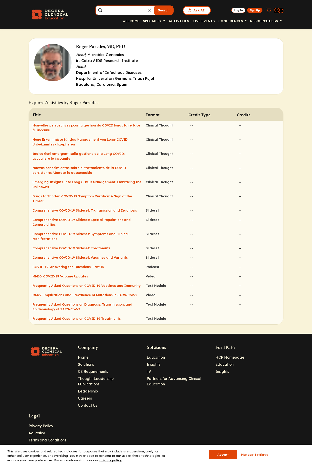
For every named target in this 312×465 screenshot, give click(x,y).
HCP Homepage (229, 357)
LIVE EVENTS (204, 21)
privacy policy (110, 460)
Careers (85, 398)
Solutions (86, 364)
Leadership (88, 391)
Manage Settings (254, 454)
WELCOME (130, 21)
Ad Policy (37, 433)
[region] (156, 455)
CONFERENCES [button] (231, 21)
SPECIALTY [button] (152, 21)
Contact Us (87, 405)
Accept (223, 454)
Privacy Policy (41, 426)
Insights (153, 364)
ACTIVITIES (179, 21)
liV (149, 371)
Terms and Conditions (47, 440)
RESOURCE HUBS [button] (264, 21)
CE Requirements (93, 371)
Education (156, 357)
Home (83, 357)
